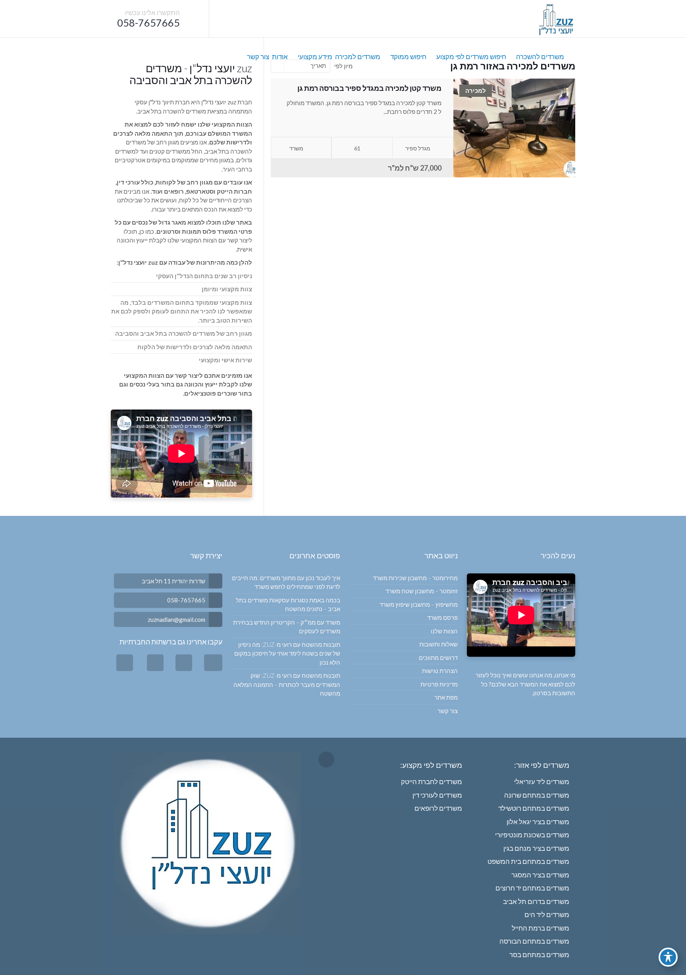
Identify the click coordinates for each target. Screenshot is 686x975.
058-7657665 (148, 23)
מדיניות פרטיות (439, 684)
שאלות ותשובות (438, 644)
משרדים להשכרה (540, 56)
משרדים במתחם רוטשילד (533, 808)
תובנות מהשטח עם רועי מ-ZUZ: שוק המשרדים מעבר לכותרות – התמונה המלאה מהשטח (286, 684)
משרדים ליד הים (546, 914)
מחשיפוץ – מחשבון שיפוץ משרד (419, 604)
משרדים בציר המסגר (540, 875)
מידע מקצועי (315, 56)
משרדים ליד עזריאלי (541, 781)
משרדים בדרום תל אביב (536, 901)
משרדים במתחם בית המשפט (528, 861)
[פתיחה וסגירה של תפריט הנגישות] (668, 957)
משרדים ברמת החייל (540, 928)
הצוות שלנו (444, 631)
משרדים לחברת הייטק (431, 781)
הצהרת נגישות (440, 670)
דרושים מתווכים (438, 657)
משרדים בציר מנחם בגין (536, 848)
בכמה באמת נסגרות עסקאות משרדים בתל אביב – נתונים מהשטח (288, 604)
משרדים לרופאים (438, 808)
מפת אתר (446, 697)
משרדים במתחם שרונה (536, 795)
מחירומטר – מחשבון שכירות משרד (415, 577)
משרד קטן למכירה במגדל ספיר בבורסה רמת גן (369, 88)
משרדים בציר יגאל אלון (538, 821)
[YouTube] (155, 663)
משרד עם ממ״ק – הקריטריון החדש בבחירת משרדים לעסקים (286, 627)
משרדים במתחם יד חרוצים (532, 888)
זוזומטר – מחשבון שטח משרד (421, 590)
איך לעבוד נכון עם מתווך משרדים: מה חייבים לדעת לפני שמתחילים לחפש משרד (286, 582)
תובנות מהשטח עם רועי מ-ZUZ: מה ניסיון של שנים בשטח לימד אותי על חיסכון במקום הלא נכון (287, 653)
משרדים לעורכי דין (437, 795)
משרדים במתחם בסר (539, 954)
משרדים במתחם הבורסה (534, 941)
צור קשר (258, 56)
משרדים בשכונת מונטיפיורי (532, 835)
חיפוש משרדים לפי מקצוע (471, 56)
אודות (280, 56)
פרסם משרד (442, 617)
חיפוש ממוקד (408, 56)
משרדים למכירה (357, 56)
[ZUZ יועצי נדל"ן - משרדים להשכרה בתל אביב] (556, 19)
